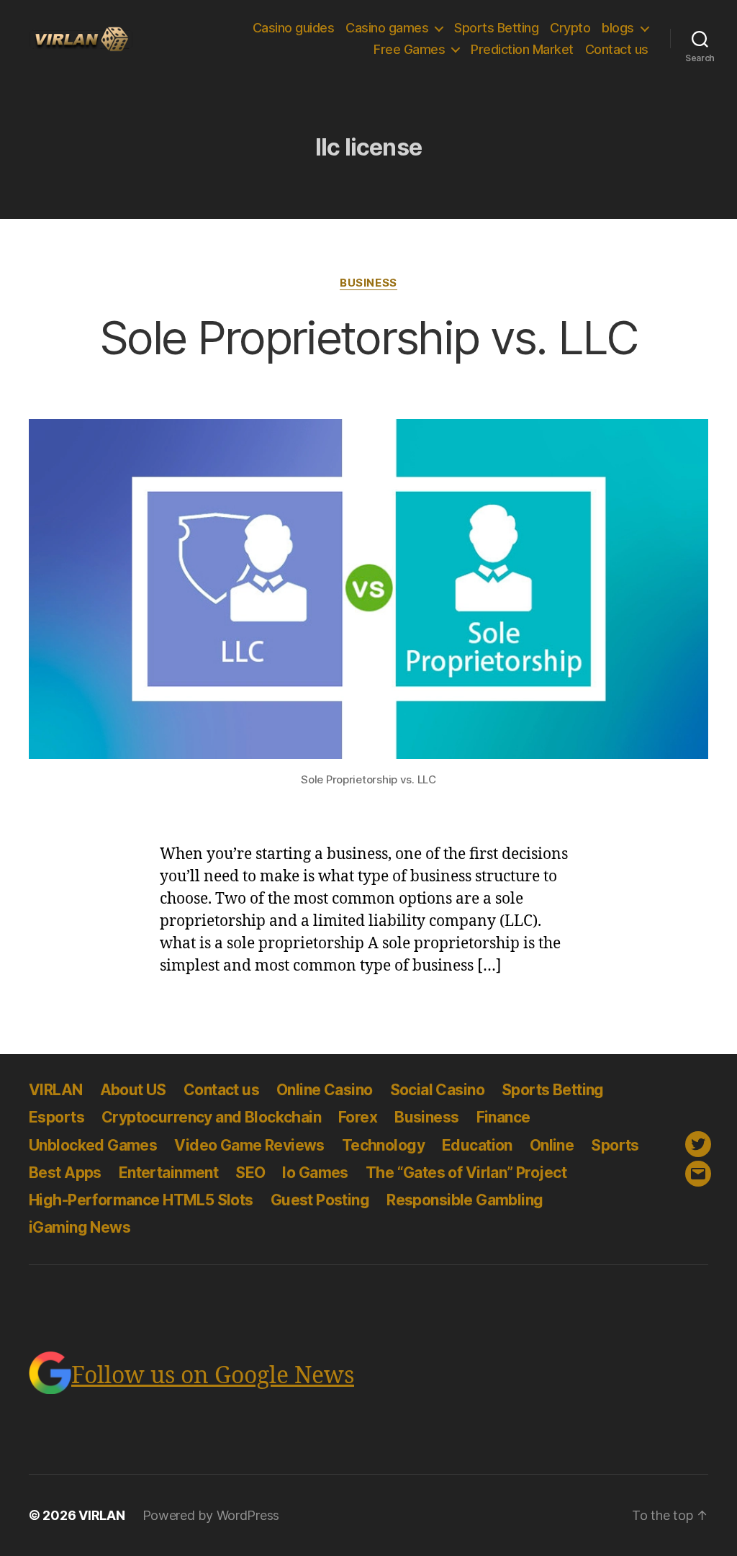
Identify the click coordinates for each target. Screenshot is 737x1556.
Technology (383, 1145)
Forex (357, 1117)
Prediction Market (522, 49)
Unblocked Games (93, 1145)
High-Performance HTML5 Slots (141, 1200)
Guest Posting (320, 1200)
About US (133, 1090)
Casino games (386, 27)
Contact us (616, 49)
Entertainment (168, 1173)
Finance (503, 1117)
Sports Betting (496, 27)
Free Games (409, 49)
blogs (618, 27)
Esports (56, 1117)
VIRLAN (56, 1090)
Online (552, 1145)
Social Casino (437, 1090)
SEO (250, 1173)
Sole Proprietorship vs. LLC (368, 337)
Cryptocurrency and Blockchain (211, 1117)
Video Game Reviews (249, 1145)
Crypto (570, 27)
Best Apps (65, 1173)
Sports (615, 1145)
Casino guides (294, 27)
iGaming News (79, 1227)
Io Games (315, 1173)
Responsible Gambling (464, 1200)
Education (477, 1145)
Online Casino (324, 1090)
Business (368, 282)
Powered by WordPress (211, 1515)
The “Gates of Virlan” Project (466, 1173)
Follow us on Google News (212, 1376)
